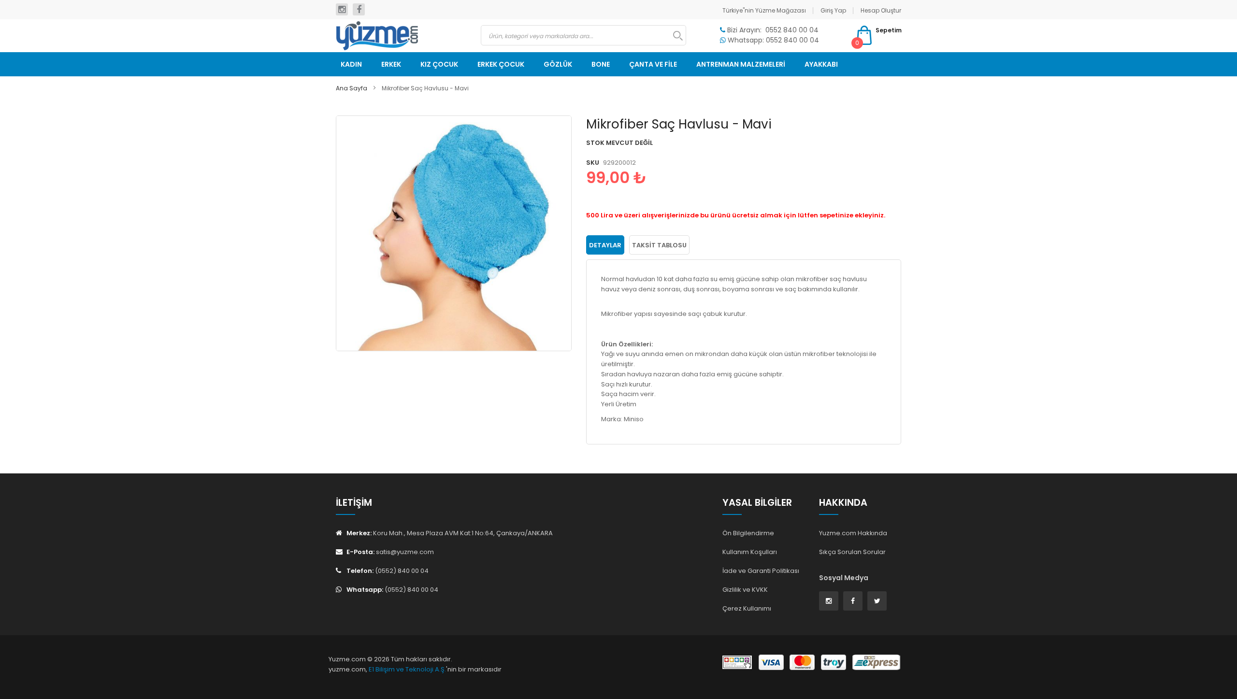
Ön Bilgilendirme (748, 533)
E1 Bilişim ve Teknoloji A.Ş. (407, 669)
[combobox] (583, 35)
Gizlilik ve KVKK (745, 589)
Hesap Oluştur (881, 10)
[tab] (605, 245)
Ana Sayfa (351, 88)
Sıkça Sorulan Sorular (852, 551)
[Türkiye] (401, 35)
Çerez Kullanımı (746, 608)
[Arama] (673, 36)
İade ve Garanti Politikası (760, 570)
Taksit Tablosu (659, 245)
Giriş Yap (833, 10)
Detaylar (605, 245)
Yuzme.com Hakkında (853, 533)
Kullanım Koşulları (749, 551)
